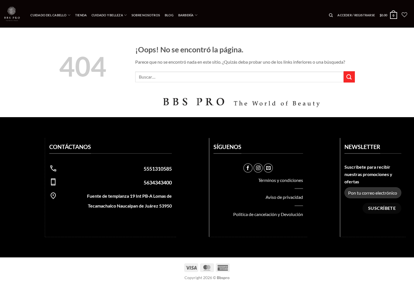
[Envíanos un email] (268, 168)
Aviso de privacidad (284, 197)
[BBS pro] (12, 13)
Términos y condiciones (280, 180)
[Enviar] (349, 76)
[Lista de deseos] (404, 14)
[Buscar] (331, 15)
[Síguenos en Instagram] (258, 168)
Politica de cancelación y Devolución (268, 214)
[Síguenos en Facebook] (248, 168)
